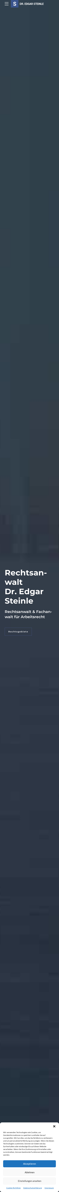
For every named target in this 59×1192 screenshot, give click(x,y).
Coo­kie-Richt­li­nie (13, 1188)
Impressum (49, 1188)
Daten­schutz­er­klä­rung (32, 1188)
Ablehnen (29, 1172)
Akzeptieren (29, 1163)
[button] (54, 1126)
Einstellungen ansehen (29, 1180)
